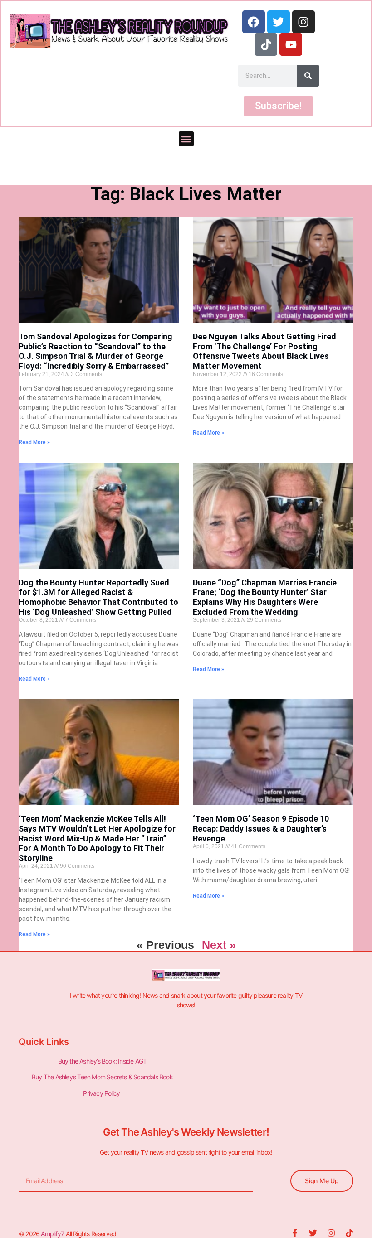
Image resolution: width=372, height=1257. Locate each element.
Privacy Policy (102, 1093)
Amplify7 (52, 1234)
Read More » (34, 442)
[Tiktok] (266, 44)
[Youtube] (290, 44)
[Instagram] (303, 21)
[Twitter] (278, 21)
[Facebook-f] (295, 1233)
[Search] (308, 76)
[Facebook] (253, 21)
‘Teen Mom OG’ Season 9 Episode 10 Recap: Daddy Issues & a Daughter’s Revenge (261, 828)
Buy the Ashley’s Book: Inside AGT (102, 1061)
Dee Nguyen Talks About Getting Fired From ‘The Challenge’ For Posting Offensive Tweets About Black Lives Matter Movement (264, 351)
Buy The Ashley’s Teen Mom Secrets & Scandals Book (102, 1077)
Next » (219, 944)
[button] (186, 138)
